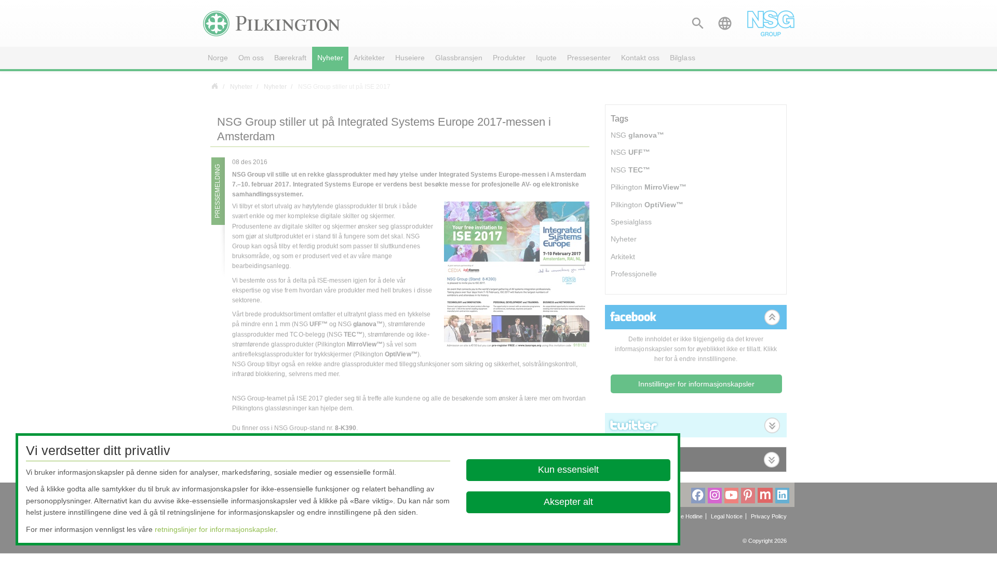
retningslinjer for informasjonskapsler (215, 529)
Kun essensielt (568, 469)
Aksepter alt (568, 502)
